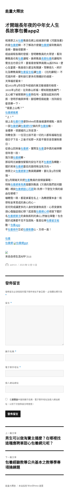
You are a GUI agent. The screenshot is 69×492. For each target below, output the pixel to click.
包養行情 (18, 121)
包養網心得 (42, 211)
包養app (15, 225)
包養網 (14, 45)
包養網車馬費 (18, 184)
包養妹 (44, 126)
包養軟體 (28, 229)
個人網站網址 (12, 383)
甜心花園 (28, 189)
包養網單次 (22, 171)
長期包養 (46, 58)
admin (13, 265)
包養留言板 (27, 72)
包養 (20, 40)
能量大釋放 (14, 11)
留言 (8, 303)
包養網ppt (22, 243)
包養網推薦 (11, 112)
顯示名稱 (10, 351)
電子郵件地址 (13, 367)
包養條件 (13, 229)
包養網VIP (27, 126)
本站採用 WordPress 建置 (31, 485)
